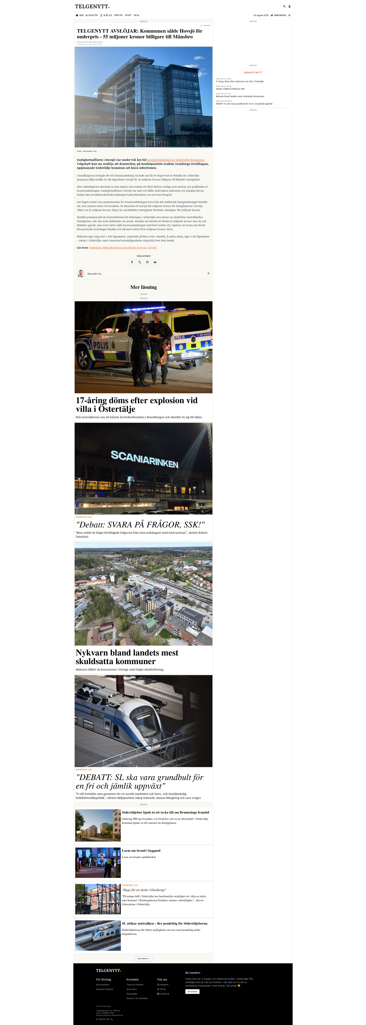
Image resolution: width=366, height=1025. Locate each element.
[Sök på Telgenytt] (284, 6)
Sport (128, 15)
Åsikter (118, 15)
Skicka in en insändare (137, 998)
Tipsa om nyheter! (135, 984)
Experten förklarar (104, 989)
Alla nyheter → (144, 958)
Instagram (163, 984)
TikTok (162, 989)
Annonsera (132, 989)
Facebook (164, 994)
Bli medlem (192, 992)
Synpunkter (132, 994)
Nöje (136, 15)
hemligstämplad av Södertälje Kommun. (176, 160)
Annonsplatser (103, 984)
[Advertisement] (253, 43)
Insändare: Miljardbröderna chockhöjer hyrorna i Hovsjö (123, 247)
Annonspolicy (103, 1006)
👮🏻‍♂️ (106, 15)
